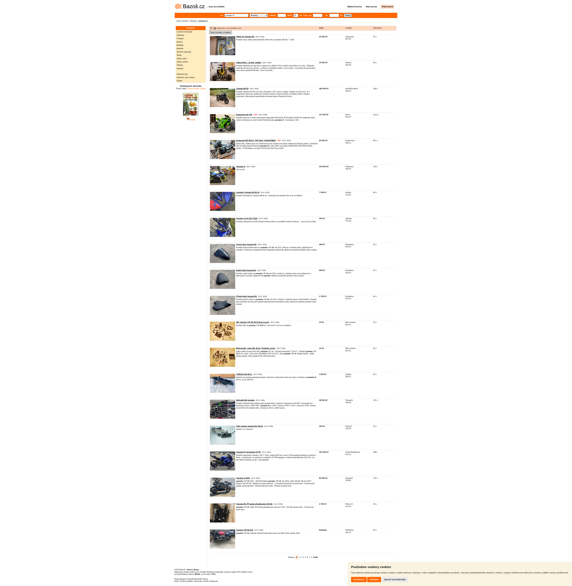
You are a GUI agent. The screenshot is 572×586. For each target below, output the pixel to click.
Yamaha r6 (240, 167)
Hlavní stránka (182, 21)
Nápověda (178, 572)
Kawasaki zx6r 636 (244, 115)
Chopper (180, 38)
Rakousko (214, 581)
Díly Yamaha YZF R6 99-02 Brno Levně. (252, 322)
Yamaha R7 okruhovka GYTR (248, 452)
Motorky (193, 21)
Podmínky (219, 572)
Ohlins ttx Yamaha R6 (245, 37)
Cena (321, 28)
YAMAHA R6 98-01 (244, 374)
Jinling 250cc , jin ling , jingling (248, 63)
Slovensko (198, 581)
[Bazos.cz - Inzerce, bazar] (190, 8)
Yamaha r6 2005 (243, 478)
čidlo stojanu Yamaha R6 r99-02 (249, 426)
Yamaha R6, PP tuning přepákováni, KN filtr (254, 504)
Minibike (180, 45)
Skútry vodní (182, 59)
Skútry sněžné (182, 62)
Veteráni (180, 69)
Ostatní (179, 81)
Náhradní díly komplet (245, 400)
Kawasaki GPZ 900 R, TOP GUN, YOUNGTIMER (256, 141)
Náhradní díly (182, 74)
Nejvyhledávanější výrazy (197, 579)
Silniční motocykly (184, 52)
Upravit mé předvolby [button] (395, 579)
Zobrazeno (377, 28)
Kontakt (203, 572)
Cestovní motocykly (184, 32)
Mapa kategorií (180, 579)
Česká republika (186, 581)
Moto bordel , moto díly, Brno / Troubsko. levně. (255, 348)
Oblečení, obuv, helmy (186, 77)
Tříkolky (180, 65)
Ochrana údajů (230, 572)
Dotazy (186, 572)
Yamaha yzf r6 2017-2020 (247, 218)
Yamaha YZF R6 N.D (244, 530)
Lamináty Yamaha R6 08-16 (247, 192)
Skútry (179, 55)
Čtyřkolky (180, 35)
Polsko (206, 581)
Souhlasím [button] (358, 579)
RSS (239, 572)
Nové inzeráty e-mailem (220, 32)
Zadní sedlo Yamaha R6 (246, 270)
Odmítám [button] (374, 579)
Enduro (180, 42)
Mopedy (180, 48)
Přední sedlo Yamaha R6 (246, 296)
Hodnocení (194, 572)
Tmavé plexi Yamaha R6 (246, 244)
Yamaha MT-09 (242, 89)
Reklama (210, 572)
